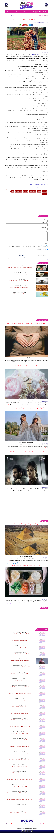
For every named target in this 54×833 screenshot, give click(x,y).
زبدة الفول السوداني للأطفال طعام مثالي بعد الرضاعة (19, 746)
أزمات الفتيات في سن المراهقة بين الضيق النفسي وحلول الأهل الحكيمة (26, 11)
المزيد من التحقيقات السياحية (11, 563)
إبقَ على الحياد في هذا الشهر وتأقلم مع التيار (19, 640)
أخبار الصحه (25, 191)
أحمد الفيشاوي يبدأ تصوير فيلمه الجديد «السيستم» (20, 660)
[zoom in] (11, 15)
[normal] (13, 15)
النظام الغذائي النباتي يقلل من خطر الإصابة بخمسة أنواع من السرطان (19, 267)
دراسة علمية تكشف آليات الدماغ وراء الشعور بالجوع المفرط (19, 280)
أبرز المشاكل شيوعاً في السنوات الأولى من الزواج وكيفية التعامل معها (26, 365)
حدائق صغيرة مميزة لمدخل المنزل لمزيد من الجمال (19, 699)
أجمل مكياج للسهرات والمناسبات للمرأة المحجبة (19, 713)
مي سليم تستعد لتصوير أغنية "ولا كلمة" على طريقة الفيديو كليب (19, 759)
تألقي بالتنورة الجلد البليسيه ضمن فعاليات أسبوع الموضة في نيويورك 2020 (19, 792)
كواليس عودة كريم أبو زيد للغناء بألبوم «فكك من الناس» (20, 666)
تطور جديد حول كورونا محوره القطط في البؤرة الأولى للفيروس (19, 772)
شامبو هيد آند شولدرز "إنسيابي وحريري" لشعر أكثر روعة (20, 733)
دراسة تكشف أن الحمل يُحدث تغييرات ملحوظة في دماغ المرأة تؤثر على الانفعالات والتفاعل (26, 323)
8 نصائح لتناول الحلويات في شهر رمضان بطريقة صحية (19, 287)
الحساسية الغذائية (39, 54)
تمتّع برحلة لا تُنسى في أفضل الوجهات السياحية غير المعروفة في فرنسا (19, 799)
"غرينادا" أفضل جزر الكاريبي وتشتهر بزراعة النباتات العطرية (19, 719)
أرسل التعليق (44, 259)
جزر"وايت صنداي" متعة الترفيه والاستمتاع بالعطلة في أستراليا (19, 706)
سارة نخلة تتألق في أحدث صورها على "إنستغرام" (19, 680)
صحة (47, 15)
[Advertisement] (26, 205)
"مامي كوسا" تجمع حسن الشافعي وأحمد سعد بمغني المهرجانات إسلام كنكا (19, 779)
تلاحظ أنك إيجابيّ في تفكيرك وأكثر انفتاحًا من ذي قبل (19, 633)
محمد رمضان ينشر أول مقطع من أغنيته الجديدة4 (19, 673)
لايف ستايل (44, 191)
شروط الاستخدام (44, 245)
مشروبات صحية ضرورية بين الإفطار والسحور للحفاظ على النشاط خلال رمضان (19, 273)
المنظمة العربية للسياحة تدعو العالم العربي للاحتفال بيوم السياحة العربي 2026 (26, 523)
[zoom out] (15, 15)
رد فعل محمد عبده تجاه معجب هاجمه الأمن (19, 766)
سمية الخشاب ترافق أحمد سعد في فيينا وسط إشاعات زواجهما (19, 739)
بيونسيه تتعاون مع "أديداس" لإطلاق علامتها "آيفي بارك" (19, 812)
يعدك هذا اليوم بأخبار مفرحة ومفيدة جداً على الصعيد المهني (19, 653)
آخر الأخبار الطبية (42, 15)
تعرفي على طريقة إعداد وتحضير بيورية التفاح (20, 786)
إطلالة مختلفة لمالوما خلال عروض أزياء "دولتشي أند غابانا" (19, 726)
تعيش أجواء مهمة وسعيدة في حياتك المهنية (19, 647)
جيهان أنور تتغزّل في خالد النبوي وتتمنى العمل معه (19, 752)
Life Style (39, 191)
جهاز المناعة (44, 193)
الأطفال (33, 54)
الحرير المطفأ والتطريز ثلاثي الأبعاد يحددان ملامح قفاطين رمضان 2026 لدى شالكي (26, 408)
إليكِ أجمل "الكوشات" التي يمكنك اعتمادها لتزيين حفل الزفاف (20, 693)
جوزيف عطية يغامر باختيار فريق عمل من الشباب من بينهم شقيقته (19, 805)
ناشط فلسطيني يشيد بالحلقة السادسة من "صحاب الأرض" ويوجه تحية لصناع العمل (26, 451)
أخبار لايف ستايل (32, 191)
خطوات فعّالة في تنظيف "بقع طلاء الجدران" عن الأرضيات (19, 686)
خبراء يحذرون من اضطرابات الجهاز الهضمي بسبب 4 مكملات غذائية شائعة (20, 293)
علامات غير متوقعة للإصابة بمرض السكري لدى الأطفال (38, 184)
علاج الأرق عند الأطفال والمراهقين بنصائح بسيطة (39, 186)
